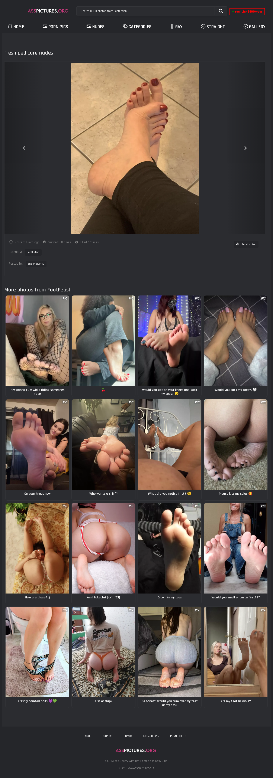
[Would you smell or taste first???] (235, 548)
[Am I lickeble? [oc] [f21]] (103, 548)
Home (18, 27)
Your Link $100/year (247, 12)
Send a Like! (248, 244)
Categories (140, 27)
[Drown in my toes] (169, 548)
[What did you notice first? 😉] (169, 444)
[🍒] (103, 340)
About (89, 736)
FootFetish (33, 252)
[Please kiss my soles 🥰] (235, 444)
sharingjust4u (36, 263)
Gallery (257, 27)
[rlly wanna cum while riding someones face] (37, 340)
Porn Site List (179, 736)
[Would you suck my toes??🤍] (235, 340)
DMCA (128, 736)
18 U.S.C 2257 (151, 736)
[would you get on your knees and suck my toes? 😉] (169, 340)
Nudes (98, 27)
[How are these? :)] (37, 548)
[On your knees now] (37, 444)
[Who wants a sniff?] (103, 444)
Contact (109, 736)
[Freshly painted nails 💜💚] (37, 652)
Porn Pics (58, 27)
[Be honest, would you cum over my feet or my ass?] (169, 652)
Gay (178, 27)
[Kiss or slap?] (103, 652)
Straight (215, 27)
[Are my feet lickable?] (235, 652)
